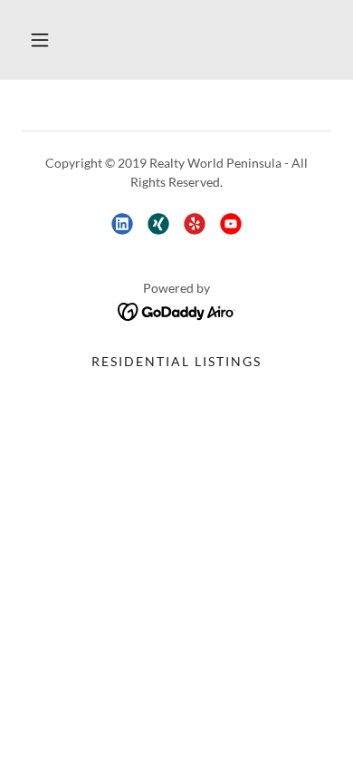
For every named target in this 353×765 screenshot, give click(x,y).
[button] (40, 40)
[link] (122, 224)
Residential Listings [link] (176, 361)
